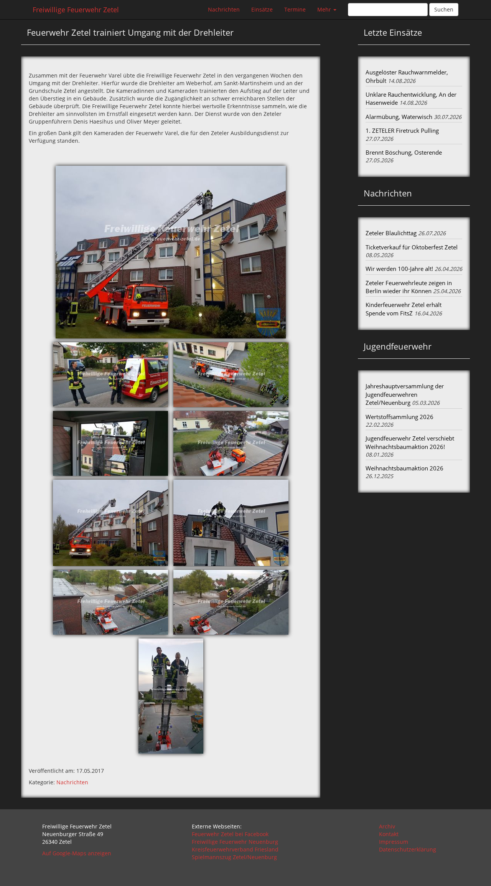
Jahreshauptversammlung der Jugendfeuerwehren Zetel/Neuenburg (405, 394)
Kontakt (389, 834)
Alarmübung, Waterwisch (399, 116)
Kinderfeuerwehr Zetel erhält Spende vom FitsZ (404, 309)
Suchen (443, 9)
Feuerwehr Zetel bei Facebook (230, 834)
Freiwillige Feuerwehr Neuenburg (235, 841)
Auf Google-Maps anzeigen (76, 853)
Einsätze (262, 9)
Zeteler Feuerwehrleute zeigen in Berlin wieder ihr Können (409, 287)
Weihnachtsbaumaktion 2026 (404, 468)
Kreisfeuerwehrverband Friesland (235, 849)
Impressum (393, 841)
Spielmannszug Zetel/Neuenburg (234, 857)
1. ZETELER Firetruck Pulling (402, 130)
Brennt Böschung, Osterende (404, 152)
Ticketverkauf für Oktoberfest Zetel (412, 247)
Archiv (387, 826)
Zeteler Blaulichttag (391, 233)
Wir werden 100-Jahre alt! (399, 268)
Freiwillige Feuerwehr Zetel (76, 9)
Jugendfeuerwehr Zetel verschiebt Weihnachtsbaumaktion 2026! (410, 442)
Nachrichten (224, 9)
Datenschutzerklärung (407, 849)
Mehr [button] (325, 9)
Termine (295, 9)
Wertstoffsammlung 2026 (399, 417)
